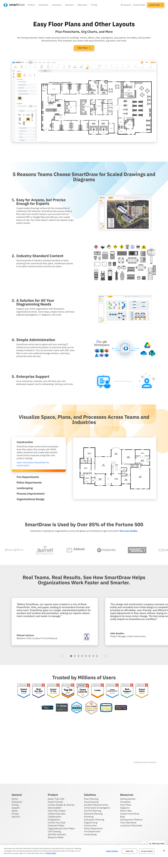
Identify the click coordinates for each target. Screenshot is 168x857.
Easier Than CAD (56, 798)
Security (16, 816)
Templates (125, 801)
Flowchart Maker (56, 825)
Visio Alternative (128, 822)
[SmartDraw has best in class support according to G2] (127, 691)
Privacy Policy (51, 853)
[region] (84, 851)
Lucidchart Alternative (131, 825)
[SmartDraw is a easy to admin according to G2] (142, 691)
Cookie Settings (112, 851)
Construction (90, 825)
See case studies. (129, 530)
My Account (126, 5)
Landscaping (90, 834)
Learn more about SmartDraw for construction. (33, 464)
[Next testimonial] (105, 656)
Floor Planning (91, 798)
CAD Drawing (54, 831)
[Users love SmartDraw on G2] (83, 691)
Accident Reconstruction (96, 804)
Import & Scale (55, 801)
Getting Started (127, 798)
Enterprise (17, 801)
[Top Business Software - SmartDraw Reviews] (76, 708)
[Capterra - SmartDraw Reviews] (47, 708)
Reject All (129, 851)
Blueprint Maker (56, 837)
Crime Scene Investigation (97, 807)
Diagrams (125, 807)
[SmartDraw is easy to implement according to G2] (112, 691)
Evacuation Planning (94, 819)
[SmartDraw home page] (14, 5)
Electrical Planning (93, 813)
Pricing (94, 5)
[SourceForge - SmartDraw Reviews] (91, 708)
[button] (32, 4)
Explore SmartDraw (129, 813)
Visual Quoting (91, 801)
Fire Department (92, 831)
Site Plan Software (57, 834)
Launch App (154, 5)
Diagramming (90, 822)
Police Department (93, 828)
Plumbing (88, 816)
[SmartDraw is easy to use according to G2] (53, 691)
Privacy (15, 813)
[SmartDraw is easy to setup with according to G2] (24, 691)
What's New (126, 810)
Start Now (83, 47)
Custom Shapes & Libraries (61, 804)
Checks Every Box (56, 813)
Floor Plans (125, 804)
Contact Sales (139, 5)
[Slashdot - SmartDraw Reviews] (106, 708)
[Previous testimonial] (62, 656)
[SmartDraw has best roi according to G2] (38, 691)
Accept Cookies (147, 851)
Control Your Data (56, 822)
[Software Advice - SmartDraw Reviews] (121, 708)
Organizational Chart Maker (61, 828)
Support (16, 807)
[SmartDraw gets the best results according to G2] (97, 691)
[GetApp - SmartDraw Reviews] (62, 708)
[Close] (164, 850)
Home (15, 798)
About (15, 810)
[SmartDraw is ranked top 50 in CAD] (68, 691)
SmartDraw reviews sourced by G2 (145, 762)
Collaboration (54, 816)
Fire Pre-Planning (92, 810)
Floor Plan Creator (57, 810)
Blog (122, 816)
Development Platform (131, 819)
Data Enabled (54, 807)
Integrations (54, 819)
